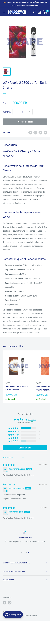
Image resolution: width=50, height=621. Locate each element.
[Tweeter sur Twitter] (40, 132)
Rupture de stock (25, 121)
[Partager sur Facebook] (30, 132)
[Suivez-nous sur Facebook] (4, 602)
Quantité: (7, 112)
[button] (13, 428)
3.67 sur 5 (32, 419)
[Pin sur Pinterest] (35, 132)
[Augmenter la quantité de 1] (29, 112)
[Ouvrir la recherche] (34, 12)
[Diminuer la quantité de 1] (15, 112)
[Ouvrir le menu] (4, 12)
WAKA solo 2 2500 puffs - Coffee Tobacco (16, 388)
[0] (45, 12)
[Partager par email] (45, 132)
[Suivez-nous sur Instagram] (9, 602)
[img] (9, 465)
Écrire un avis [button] (25, 447)
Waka (5, 94)
